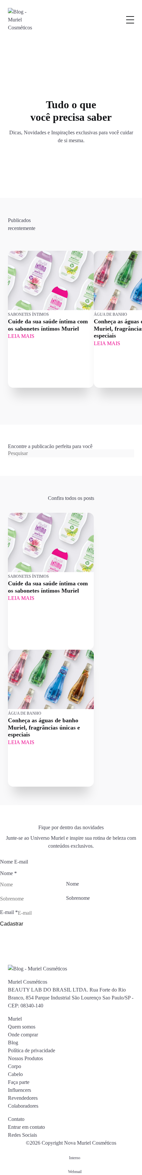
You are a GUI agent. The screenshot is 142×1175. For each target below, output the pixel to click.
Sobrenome (78, 898)
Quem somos (21, 1026)
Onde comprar (23, 1034)
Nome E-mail (14, 862)
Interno (74, 1158)
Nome (72, 884)
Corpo (14, 1066)
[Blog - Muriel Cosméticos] (23, 20)
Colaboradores (23, 1106)
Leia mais (21, 336)
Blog (13, 1042)
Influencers (19, 1090)
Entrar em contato (26, 1127)
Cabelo (15, 1074)
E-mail (9, 912)
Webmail (75, 1171)
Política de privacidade (31, 1050)
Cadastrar (11, 924)
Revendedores (23, 1098)
